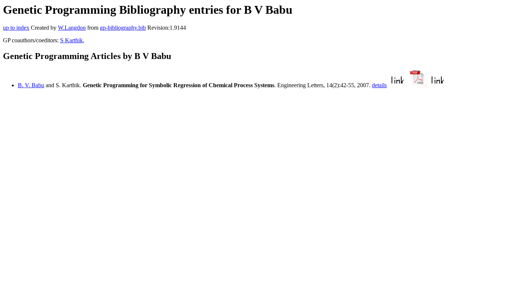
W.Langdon (72, 27)
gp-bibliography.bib (123, 27)
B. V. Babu (31, 85)
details (379, 85)
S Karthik (71, 40)
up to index (16, 27)
